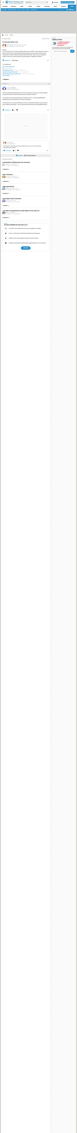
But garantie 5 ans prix (8, 70)
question (68, 2)
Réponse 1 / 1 (5, 83)
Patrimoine (13, 6)
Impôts (21, 6)
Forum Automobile (24, 72)
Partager (16, 60)
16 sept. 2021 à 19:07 (20, 46)
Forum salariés (8, 68)
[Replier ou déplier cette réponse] (49, 84)
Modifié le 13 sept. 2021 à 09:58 (13, 89)
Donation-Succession (12, 9)
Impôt (19, 9)
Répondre (20, 155)
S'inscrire (25, 248)
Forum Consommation (20, 70)
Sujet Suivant (45, 38)
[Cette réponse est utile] (13, 110)
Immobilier (5, 6)
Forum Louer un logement (28, 73)
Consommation (34, 9)
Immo (67, 9)
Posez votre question (30, 155)
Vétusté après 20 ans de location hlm (11, 73)
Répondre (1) (8, 60)
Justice (55, 6)
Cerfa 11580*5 (6, 75)
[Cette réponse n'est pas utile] (17, 110)
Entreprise (63, 6)
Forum (71, 6)
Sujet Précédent (7, 38)
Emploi (72, 9)
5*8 (3, 68)
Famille (30, 6)
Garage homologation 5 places (10, 72)
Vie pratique (47, 6)
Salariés (38, 6)
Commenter (7, 110)
